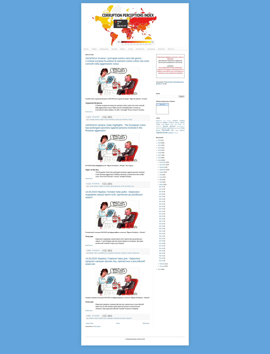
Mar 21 (161, 211)
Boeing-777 (159, 120)
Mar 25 (161, 201)
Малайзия (158, 128)
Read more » (89, 112)
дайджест (171, 133)
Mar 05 (161, 251)
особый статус (102, 318)
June (161, 177)
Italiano (122, 49)
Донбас (91, 253)
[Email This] (103, 117)
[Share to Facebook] (109, 117)
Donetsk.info (140, 49)
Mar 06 (161, 248)
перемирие (110, 318)
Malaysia (177, 122)
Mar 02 (161, 258)
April (160, 182)
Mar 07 (161, 246)
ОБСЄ (95, 253)
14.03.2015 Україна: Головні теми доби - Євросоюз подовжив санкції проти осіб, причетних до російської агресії (113, 195)
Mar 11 (161, 236)
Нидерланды (170, 128)
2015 (159, 160)
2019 (159, 150)
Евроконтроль (181, 126)
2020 (159, 148)
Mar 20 (161, 214)
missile (171, 124)
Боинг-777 (158, 126)
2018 (159, 152)
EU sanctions (106, 186)
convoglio (91, 119)
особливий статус (103, 253)
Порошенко (117, 253)
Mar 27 (161, 196)
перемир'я (111, 253)
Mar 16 (161, 223)
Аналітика (161, 49)
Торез (176, 130)
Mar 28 (161, 194)
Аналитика (151, 49)
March (161, 184)
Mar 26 (161, 199)
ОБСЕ (96, 318)
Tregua (130, 119)
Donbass (97, 119)
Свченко (129, 253)
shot (176, 124)
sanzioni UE (118, 119)
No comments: (96, 117)
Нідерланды (177, 128)
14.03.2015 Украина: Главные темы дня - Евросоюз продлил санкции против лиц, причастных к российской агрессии (115, 261)
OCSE (106, 119)
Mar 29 (161, 191)
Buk (164, 120)
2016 (159, 157)
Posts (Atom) (97, 326)
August (161, 172)
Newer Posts (89, 323)
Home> (86, 49)
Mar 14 (161, 228)
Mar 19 (161, 216)
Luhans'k (171, 122)
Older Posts (146, 323)
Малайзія (164, 128)
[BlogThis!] (105, 117)
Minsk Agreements (115, 186)
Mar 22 (161, 209)
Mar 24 (161, 204)
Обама (183, 128)
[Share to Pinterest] (111, 117)
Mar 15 (161, 226)
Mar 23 (161, 206)
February (162, 264)
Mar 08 (161, 243)
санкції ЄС (124, 253)
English (94, 49)
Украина (182, 130)
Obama (182, 122)
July (160, 174)
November (162, 165)
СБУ (172, 130)
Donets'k (182, 120)
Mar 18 (161, 219)
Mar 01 (161, 260)
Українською (104, 49)
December (162, 162)
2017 (159, 155)
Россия (158, 130)
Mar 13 (161, 231)
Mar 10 (161, 238)
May (160, 179)
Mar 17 (161, 221)
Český (179, 124)
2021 (159, 145)
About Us (171, 49)
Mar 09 (161, 241)
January (161, 266)
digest (167, 124)
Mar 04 (161, 253)
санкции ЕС (128, 318)
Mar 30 (161, 189)
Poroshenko (111, 119)
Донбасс (91, 318)
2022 (159, 143)
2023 (159, 140)
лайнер (176, 132)
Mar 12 (161, 233)
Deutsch (169, 120)
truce (132, 186)
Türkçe (130, 49)
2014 (159, 269)
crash (162, 124)
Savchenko (125, 119)
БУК (184, 124)
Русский (114, 49)
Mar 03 (161, 256)
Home (118, 323)
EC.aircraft (159, 122)
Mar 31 (161, 186)
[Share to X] (107, 117)
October (161, 167)
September (162, 169)
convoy (91, 186)
